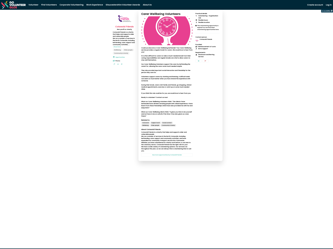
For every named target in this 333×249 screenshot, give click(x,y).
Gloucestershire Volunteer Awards (123, 5)
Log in (329, 5)
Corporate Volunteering (72, 5)
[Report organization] (121, 64)
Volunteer (33, 5)
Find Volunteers (49, 5)
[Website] (114, 64)
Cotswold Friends (124, 27)
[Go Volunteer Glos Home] (13, 4)
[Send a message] (118, 64)
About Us (147, 5)
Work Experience (94, 5)
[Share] (198, 60)
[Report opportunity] (205, 60)
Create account (315, 5)
